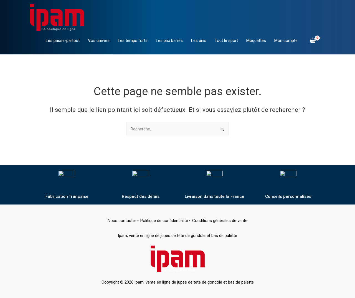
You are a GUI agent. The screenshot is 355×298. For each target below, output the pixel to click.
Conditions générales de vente (219, 220)
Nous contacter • (123, 220)
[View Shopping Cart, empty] (312, 41)
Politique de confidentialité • (165, 220)
